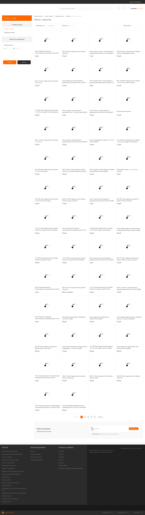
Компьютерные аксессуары (9, 465)
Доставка (61, 454)
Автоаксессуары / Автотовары (9, 451)
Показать (9, 62)
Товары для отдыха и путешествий (10, 482)
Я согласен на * (105, 434)
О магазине (61, 457)
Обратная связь (9, 512)
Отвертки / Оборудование (8, 468)
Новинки (32, 451)
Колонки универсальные (8, 462)
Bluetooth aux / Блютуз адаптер (9, 498)
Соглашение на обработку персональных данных (71, 468)
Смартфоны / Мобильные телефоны (11, 474)
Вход (131, 2)
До (14, 48)
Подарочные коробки (9, 32)
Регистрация (137, 2)
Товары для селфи (6, 485)
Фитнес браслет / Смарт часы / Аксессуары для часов (14, 489)
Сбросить (24, 62)
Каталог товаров (10, 18)
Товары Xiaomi (5, 477)
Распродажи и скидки (35, 457)
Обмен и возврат (63, 465)
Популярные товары (35, 454)
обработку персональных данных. (109, 434)
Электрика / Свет (6, 501)
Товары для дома (6, 480)
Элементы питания (7, 496)
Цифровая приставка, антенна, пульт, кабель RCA (14, 493)
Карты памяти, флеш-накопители (10, 460)
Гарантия (61, 460)
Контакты (61, 462)
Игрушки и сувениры (7, 457)
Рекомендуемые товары (36, 460)
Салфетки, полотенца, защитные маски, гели (13, 471)
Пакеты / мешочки (9, 28)
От (4, 48)
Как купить (61, 451)
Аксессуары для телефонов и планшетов (12, 454)
